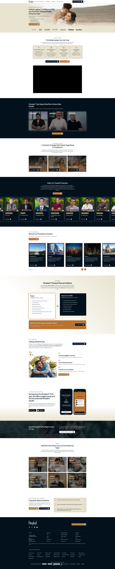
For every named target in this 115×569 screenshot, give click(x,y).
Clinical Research (63, 536)
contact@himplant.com (33, 536)
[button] (41, 1)
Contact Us (48, 541)
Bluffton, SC (30, 554)
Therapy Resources (78, 539)
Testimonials (63, 541)
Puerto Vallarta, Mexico (65, 554)
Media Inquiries (77, 541)
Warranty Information (64, 534)
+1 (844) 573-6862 (32, 535)
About (48, 536)
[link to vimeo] (34, 527)
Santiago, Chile (47, 554)
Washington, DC (47, 556)
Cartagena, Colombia (82, 554)
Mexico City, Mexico (57, 554)
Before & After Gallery (64, 539)
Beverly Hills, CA (31, 558)
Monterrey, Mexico (31, 556)
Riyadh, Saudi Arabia (40, 556)
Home (35, 1)
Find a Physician (49, 539)
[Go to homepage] (31, 1)
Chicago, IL (63, 556)
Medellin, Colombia (56, 556)
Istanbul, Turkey (72, 554)
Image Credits (60, 564)
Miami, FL (80, 556)
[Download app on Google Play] (32, 410)
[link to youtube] (37, 527)
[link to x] (32, 527)
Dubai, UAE (38, 554)
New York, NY (72, 556)
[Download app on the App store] (41, 410)
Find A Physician (60, 1)
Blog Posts (77, 534)
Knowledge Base (77, 536)
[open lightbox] (38, 121)
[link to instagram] (29, 527)
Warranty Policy (55, 564)
